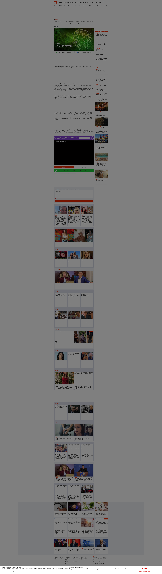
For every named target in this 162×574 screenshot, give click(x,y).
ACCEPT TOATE (145, 568)
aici (62, 570)
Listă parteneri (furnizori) (72, 570)
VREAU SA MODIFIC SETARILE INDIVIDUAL (144, 571)
